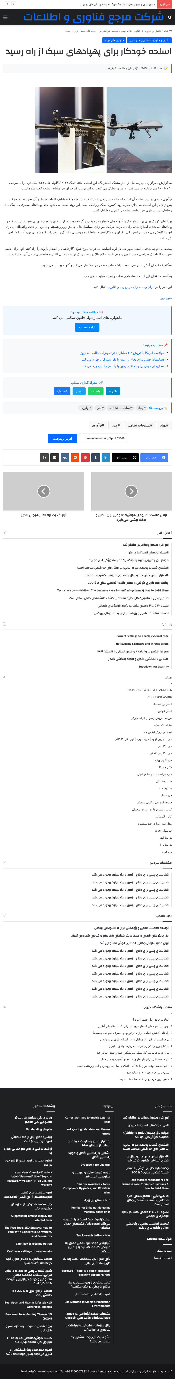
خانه (166, 30)
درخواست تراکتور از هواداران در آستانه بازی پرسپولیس (134, 1039)
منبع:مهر (166, 298)
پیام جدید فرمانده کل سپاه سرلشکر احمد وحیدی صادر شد (133, 1052)
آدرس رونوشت (62, 438)
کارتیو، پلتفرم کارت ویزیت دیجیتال (152, 809)
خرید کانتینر (165, 746)
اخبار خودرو (165, 711)
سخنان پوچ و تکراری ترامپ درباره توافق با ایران (138, 1046)
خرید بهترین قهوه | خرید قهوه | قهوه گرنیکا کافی (143, 739)
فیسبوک (62, 391)
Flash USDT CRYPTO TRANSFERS (150, 689)
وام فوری (166, 851)
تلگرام (113, 391)
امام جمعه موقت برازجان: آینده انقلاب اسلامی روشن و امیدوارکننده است (123, 1066)
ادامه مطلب (87, 327)
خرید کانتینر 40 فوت (160, 753)
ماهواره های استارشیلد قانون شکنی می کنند (87, 317)
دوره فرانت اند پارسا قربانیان (154, 774)
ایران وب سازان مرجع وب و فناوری (131, 287)
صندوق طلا (165, 788)
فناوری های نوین (114, 40)
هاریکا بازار (165, 844)
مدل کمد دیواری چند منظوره (155, 823)
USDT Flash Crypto (159, 696)
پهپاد (163, 425)
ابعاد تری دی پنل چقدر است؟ (151, 1019)
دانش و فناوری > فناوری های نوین (141, 30)
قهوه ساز (166, 795)
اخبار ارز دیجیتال (162, 704)
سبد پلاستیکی (164, 781)
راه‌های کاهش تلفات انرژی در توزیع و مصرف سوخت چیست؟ (131, 1032)
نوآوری (97, 425)
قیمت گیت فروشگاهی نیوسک (154, 802)
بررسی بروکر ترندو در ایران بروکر (152, 718)
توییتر (79, 391)
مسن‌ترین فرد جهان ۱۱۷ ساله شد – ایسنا (143, 1079)
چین (115, 425)
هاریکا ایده (165, 837)
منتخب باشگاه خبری (158, 1007)
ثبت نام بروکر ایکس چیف (157, 732)
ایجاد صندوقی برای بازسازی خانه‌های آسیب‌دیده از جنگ (135, 1059)
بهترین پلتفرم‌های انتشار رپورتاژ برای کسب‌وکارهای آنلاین (133, 1026)
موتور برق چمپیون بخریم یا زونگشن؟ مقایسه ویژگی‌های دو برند (117, 4)
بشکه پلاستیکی (163, 725)
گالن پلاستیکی (163, 816)
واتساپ (95, 391)
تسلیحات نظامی (139, 425)
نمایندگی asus (163, 830)
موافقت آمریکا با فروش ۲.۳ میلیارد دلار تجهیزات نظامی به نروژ (123, 353)
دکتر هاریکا (165, 767)
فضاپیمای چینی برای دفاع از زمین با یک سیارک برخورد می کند (123, 359)
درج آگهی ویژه (163, 760)
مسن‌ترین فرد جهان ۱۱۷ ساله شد (148, 1072)
